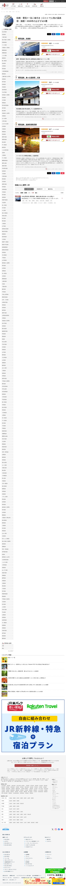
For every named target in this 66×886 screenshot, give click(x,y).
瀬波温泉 (4, 336)
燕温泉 (3, 339)
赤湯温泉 (4, 115)
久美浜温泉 (4, 473)
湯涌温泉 (4, 362)
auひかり (6, 841)
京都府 (14, 814)
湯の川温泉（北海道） (6, 39)
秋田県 (25, 798)
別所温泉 (4, 307)
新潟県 (18, 806)
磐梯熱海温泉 (4, 160)
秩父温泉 (4, 218)
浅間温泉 (4, 270)
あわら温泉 (4, 367)
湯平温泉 (4, 633)
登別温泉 (4, 34)
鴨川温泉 (4, 220)
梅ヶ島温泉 (4, 402)
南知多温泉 (4, 446)
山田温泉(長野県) (5, 315)
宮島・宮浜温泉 (5, 549)
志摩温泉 (4, 454)
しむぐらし (49, 841)
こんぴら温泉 (4, 562)
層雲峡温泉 (4, 50)
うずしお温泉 (4, 496)
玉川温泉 (4, 100)
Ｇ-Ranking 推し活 (55, 805)
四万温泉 (4, 194)
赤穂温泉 (4, 494)
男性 (3, 648)
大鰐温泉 (4, 65)
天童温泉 (4, 129)
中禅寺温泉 (4, 176)
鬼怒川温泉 (4, 165)
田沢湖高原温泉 (5, 105)
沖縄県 (37, 822)
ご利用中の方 (48, 852)
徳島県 (10, 819)
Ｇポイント (54, 785)
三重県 (21, 811)
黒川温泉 (4, 591)
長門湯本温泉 (4, 551)
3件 (58, 82)
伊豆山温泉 (4, 388)
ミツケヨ (54, 802)
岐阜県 (14, 811)
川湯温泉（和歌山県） (6, 517)
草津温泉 (4, 186)
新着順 (21, 192)
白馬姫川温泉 (4, 302)
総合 (36, 192)
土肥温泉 (4, 415)
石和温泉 (4, 252)
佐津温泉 (4, 501)
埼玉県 (10, 803)
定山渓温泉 (4, 31)
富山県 (10, 808)
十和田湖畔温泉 (5, 71)
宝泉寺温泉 (4, 630)
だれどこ (54, 788)
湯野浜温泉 (4, 139)
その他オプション (29, 847)
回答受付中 (40, 189)
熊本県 (21, 822)
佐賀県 (14, 822)
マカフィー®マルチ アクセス (10, 869)
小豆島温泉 (4, 564)
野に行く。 (54, 799)
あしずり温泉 (4, 570)
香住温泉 (4, 499)
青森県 (14, 798)
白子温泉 (4, 226)
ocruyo (53, 790)
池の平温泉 (4, 323)
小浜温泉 (4, 588)
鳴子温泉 (4, 81)
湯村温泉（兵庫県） (6, 507)
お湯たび (54, 791)
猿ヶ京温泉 (4, 205)
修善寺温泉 (4, 378)
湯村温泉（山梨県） (6, 262)
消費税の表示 (12, 875)
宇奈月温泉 (4, 344)
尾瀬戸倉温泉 (4, 199)
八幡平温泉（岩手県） (6, 76)
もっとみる (10, 650)
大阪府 (18, 814)
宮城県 (21, 798)
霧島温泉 (4, 638)
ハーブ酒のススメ (55, 808)
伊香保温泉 (4, 189)
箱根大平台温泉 (5, 244)
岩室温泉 (4, 325)
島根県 (14, 817)
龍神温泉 (4, 522)
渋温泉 (3, 283)
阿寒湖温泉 (4, 42)
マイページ (58, 1)
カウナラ (54, 800)
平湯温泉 (4, 428)
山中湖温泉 (4, 260)
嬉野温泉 (4, 578)
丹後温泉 (4, 480)
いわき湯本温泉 (5, 150)
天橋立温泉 (4, 467)
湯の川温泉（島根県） (6, 541)
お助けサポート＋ (29, 839)
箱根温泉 (4, 234)
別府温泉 (4, 617)
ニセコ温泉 (4, 55)
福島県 (32, 798)
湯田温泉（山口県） (6, 557)
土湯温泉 (4, 155)
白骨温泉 (4, 268)
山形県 (28, 798)
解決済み (50, 189)
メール (48, 856)
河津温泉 (4, 404)
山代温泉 (4, 360)
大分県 (25, 822)
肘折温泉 (4, 134)
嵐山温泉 (4, 470)
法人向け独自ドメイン (8, 871)
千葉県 (14, 803)
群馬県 (14, 800)
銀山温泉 (4, 110)
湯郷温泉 (4, 546)
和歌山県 (29, 814)
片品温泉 (4, 202)
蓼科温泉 (4, 289)
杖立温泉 (4, 604)
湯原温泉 (4, 543)
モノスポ (54, 797)
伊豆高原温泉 (4, 386)
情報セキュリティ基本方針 (39, 877)
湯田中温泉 (4, 312)
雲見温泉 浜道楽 (24, 38)
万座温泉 (4, 192)
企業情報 (26, 852)
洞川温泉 (4, 509)
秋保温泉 (4, 84)
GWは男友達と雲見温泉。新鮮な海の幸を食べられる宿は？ (36, 70)
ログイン (62, 1)
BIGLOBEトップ (13, 879)
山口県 (25, 817)
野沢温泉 (4, 265)
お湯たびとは (54, 780)
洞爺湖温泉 (4, 52)
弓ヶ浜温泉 (4, 420)
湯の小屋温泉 (4, 213)
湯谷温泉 (4, 449)
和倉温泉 (4, 349)
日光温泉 (4, 181)
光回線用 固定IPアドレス (9, 862)
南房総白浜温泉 (5, 228)
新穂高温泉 (4, 430)
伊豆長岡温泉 (4, 391)
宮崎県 (28, 822)
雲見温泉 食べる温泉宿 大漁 (29, 77)
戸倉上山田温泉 (5, 294)
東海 (29, 200)
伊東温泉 (4, 375)
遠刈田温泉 (4, 89)
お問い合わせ (5, 875)
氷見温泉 (4, 346)
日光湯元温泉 (4, 168)
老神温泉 (4, 197)
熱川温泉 (4, 423)
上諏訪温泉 (4, 281)
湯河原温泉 (4, 236)
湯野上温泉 (4, 163)
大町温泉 (4, 276)
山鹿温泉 (4, 614)
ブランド (27, 856)
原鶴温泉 (4, 575)
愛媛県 (18, 819)
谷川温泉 (4, 207)
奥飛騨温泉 (4, 433)
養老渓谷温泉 (4, 231)
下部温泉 (4, 257)
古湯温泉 (4, 583)
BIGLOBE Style (29, 863)
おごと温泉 (4, 465)
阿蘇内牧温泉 (4, 593)
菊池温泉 (4, 596)
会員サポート (49, 858)
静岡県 (33, 200)
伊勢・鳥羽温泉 (5, 452)
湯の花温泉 (4, 486)
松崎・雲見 (42, 200)
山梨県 (10, 806)
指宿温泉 (4, 635)
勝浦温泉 (4, 515)
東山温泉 (4, 142)
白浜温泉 (4, 512)
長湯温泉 (4, 627)
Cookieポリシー (16, 877)
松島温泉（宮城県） (6, 94)
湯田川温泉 (4, 136)
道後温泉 (4, 567)
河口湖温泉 (4, 255)
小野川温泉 (4, 121)
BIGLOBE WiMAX (8, 845)
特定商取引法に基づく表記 (26, 877)
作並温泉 (4, 86)
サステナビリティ (29, 858)
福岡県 (10, 822)
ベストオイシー (55, 796)
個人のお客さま (6, 834)
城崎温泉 (4, 488)
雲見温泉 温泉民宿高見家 (27, 124)
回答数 (25, 192)
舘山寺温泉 (4, 407)
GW (51, 200)
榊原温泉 (4, 457)
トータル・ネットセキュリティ (32, 843)
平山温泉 (4, 612)
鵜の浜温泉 (4, 328)
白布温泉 (4, 126)
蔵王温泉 (4, 108)
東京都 (18, 803)
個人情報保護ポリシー (37, 875)
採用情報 (27, 862)
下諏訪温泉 (4, 286)
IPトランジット (7, 867)
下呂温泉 (4, 425)
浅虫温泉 (4, 63)
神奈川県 (22, 803)
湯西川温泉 (4, 184)
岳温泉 (3, 152)
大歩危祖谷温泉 (5, 559)
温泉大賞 (48, 839)
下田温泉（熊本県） (6, 599)
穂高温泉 (4, 310)
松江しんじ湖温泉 (5, 538)
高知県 (21, 819)
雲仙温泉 (4, 585)
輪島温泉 (4, 365)
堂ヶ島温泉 (4, 417)
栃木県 (10, 800)
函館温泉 (4, 58)
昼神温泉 (4, 304)
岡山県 (18, 817)
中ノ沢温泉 (4, 157)
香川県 (14, 819)
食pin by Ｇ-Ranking (56, 806)
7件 (58, 43)
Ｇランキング (54, 787)
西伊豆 (37, 200)
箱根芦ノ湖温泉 (5, 241)
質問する (51, 1)
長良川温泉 (4, 438)
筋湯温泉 (4, 625)
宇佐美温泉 (4, 399)
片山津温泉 (4, 357)
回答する (46, 1)
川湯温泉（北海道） (6, 47)
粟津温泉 (4, 354)
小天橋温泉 (4, 475)
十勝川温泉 (4, 37)
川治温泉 (4, 173)
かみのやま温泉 (5, 123)
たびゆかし (54, 803)
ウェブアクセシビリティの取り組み (23, 875)
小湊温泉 (4, 223)
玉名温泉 (4, 601)
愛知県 (18, 811)
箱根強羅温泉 (4, 247)
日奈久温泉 (4, 609)
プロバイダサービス (8, 860)
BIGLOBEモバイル (8, 843)
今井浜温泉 (4, 396)
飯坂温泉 (4, 147)
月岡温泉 (4, 318)
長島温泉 (4, 459)
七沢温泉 (4, 239)
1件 (58, 129)
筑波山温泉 (4, 215)
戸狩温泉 (4, 291)
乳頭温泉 (4, 97)
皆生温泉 (4, 528)
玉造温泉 (4, 536)
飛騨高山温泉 (4, 436)
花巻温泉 (4, 79)
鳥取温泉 (4, 530)
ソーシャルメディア (30, 865)
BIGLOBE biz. (7, 854)
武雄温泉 (4, 580)
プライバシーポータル (7, 877)
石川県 (14, 808)
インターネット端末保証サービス (32, 841)
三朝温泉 (4, 525)
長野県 (14, 806)
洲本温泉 (4, 504)
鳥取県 (10, 817)
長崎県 (18, 822)
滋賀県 (10, 814)
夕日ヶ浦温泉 (4, 483)
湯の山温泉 (4, 462)
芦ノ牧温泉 (4, 144)
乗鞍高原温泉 (4, 297)
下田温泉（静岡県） (6, 381)
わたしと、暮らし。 (56, 793)
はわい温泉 (4, 533)
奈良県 (25, 814)
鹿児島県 (32, 822)
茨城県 (18, 800)
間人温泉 (4, 478)
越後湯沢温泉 (4, 331)
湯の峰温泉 (4, 520)
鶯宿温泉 (4, 73)
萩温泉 (3, 554)
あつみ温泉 (4, 118)
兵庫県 (21, 814)
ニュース (27, 860)
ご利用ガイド (54, 782)
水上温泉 (4, 210)
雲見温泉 (4, 409)
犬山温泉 (4, 441)
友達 (3, 645)
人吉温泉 (4, 606)
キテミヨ (54, 794)
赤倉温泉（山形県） (6, 113)
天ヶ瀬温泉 (4, 622)
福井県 (18, 808)
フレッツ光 (6, 858)
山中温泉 (4, 352)
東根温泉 (4, 131)
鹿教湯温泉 (4, 278)
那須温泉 (4, 178)
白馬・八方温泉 (5, 299)
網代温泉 (4, 383)
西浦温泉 (4, 444)
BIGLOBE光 (6, 839)
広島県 (21, 817)
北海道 (10, 798)
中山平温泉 (4, 92)
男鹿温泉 (4, 102)
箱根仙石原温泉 (5, 249)
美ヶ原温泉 (4, 273)
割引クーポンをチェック (54, 54)
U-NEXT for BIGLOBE (30, 845)
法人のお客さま (6, 852)
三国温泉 (4, 370)
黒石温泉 (4, 68)
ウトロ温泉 (4, 44)
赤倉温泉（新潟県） (6, 320)
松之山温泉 (4, 341)
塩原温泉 (4, 171)
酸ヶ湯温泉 (4, 60)
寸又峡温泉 (4, 412)
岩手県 (18, 798)
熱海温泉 (4, 373)
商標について (5, 879)
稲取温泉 (4, 394)
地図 (44, 47)
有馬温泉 (4, 491)
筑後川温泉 (4, 572)
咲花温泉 (4, 333)
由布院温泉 (4, 620)
